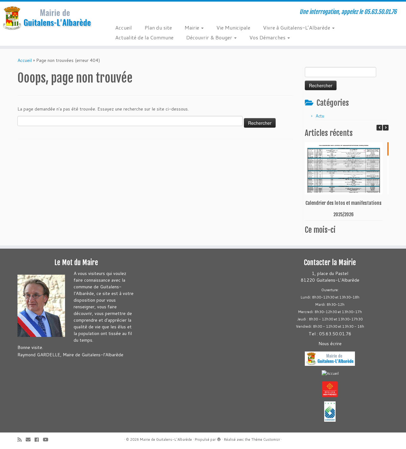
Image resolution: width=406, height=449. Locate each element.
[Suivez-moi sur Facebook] (39, 439)
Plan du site (158, 27)
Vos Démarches (268, 37)
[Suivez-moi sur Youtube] (47, 439)
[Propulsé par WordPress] (219, 438)
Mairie (192, 27)
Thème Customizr (265, 439)
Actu (320, 116)
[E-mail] (30, 439)
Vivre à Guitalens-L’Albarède (297, 27)
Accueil (123, 27)
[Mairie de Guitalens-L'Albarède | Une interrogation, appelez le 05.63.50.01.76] (47, 18)
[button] (386, 128)
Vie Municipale (233, 27)
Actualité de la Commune (144, 37)
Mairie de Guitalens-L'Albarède (166, 439)
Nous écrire (330, 343)
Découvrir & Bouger (209, 37)
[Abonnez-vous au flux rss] (21, 439)
